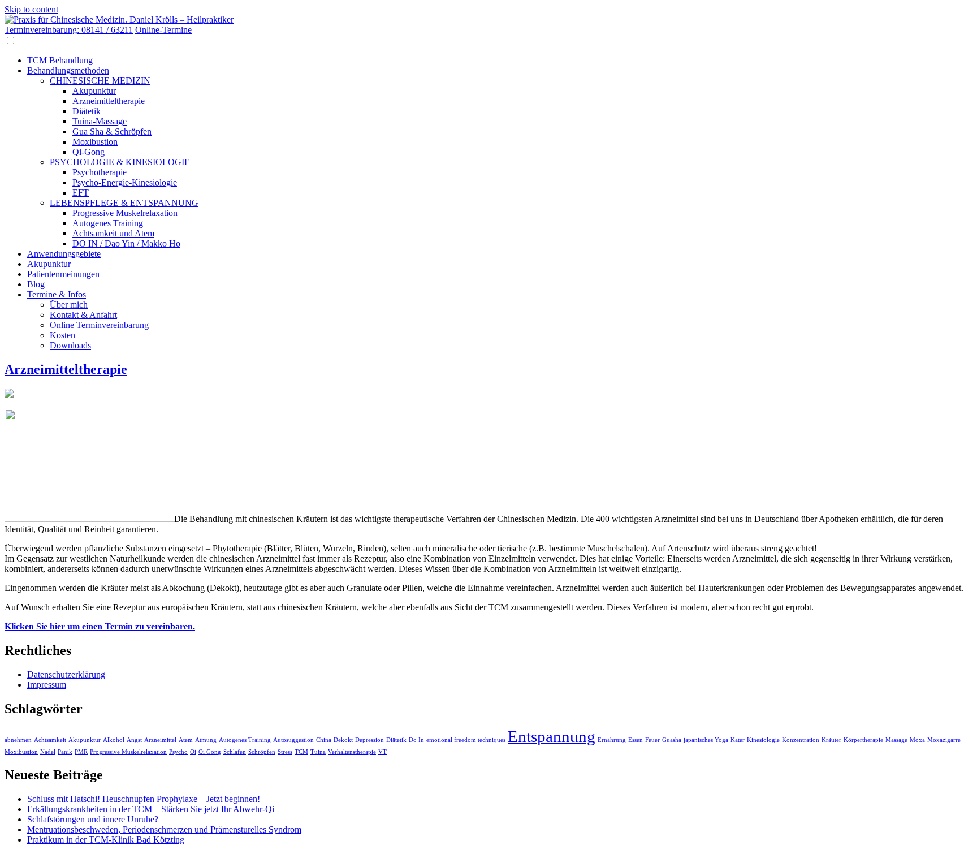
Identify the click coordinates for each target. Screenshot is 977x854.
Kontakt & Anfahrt (83, 315)
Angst (134, 740)
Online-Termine (163, 29)
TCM (301, 752)
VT (382, 752)
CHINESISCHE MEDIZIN (100, 80)
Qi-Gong (88, 152)
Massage (896, 740)
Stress (285, 752)
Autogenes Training (107, 223)
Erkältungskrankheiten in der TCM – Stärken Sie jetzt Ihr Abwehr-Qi (150, 809)
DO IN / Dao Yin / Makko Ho (126, 243)
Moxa (917, 740)
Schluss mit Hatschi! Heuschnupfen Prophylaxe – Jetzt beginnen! (143, 799)
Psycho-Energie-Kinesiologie (124, 182)
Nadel (47, 752)
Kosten (62, 335)
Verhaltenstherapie (352, 752)
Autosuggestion (293, 740)
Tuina (318, 752)
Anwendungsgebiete (64, 253)
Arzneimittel (160, 740)
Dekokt (343, 740)
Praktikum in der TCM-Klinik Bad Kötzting (105, 839)
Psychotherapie (99, 172)
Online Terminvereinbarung (99, 325)
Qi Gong (209, 752)
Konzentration (800, 740)
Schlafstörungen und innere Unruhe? (92, 819)
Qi (193, 752)
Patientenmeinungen (63, 274)
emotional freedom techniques (465, 740)
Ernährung (612, 740)
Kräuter (831, 740)
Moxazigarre (944, 740)
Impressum (46, 684)
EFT (80, 192)
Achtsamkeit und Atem (113, 233)
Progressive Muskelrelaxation (125, 213)
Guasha (671, 740)
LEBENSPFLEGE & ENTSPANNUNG (124, 203)
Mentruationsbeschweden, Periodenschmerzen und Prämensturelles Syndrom (164, 829)
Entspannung (551, 736)
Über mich (69, 304)
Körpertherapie (863, 740)
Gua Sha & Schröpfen (112, 131)
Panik (65, 752)
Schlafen (234, 752)
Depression (369, 740)
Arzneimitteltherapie (108, 101)
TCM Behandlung (60, 60)
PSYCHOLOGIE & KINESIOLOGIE (120, 162)
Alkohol (113, 740)
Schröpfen (261, 752)
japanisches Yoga (706, 740)
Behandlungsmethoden (68, 70)
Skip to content (31, 9)
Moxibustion (95, 141)
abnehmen (18, 740)
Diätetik (86, 111)
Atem (186, 740)
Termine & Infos (56, 294)
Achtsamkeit (50, 740)
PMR (81, 752)
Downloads (70, 345)
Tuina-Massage (99, 121)
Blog (36, 284)
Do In (416, 740)
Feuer (652, 740)
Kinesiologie (763, 740)
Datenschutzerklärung (66, 674)
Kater (737, 740)
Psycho (178, 752)
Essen (635, 740)
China (323, 740)
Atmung (206, 740)
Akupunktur (94, 91)
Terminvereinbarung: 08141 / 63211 (69, 29)
